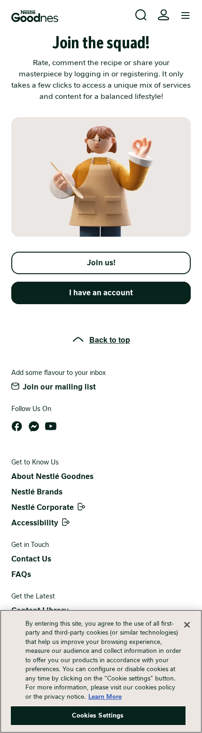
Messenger (33, 426)
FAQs (21, 574)
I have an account (101, 293)
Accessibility (34, 523)
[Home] (34, 16)
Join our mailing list (59, 387)
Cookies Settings (98, 715)
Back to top (109, 339)
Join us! (101, 263)
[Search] (141, 15)
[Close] (187, 624)
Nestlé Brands (36, 492)
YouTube (50, 426)
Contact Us (31, 559)
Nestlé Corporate (42, 507)
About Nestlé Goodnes (52, 476)
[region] (101, 671)
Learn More (105, 697)
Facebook (17, 426)
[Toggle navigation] (185, 16)
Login (163, 15)
